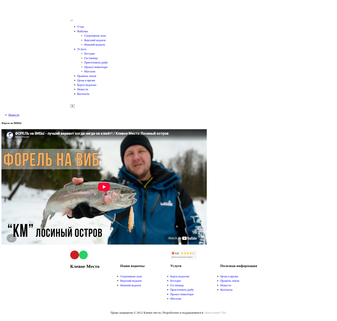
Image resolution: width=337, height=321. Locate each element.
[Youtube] (74, 255)
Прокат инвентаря (95, 67)
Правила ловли (86, 76)
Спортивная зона (95, 35)
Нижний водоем (94, 44)
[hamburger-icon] (71, 20)
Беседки (89, 53)
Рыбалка (82, 31)
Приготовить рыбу (96, 62)
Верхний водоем (95, 40)
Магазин (89, 71)
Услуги (81, 49)
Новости (82, 89)
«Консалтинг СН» (215, 312)
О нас (80, 26)
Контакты (83, 94)
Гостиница (91, 58)
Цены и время (86, 80)
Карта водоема (86, 85)
